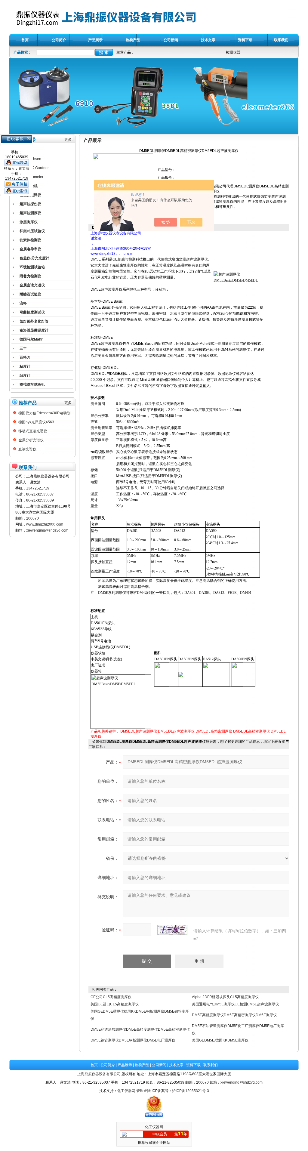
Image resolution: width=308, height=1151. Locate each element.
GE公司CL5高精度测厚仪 (111, 997)
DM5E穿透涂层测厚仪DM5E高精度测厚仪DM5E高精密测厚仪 (140, 1029)
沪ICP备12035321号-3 (190, 1091)
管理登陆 (143, 1091)
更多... (69, 139)
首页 (94, 1065)
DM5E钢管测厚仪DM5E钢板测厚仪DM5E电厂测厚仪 (133, 1040)
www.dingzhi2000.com (44, 524)
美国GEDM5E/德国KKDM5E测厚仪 (220, 1040)
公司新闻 (159, 1065)
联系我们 (210, 1065)
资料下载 (193, 1065)
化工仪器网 (126, 1091)
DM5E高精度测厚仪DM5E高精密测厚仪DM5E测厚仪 (234, 1015)
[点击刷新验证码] (172, 930)
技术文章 (176, 1065)
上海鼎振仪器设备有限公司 (99, 1074)
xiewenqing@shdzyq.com (47, 530)
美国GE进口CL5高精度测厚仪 (115, 1004)
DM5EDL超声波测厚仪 (138, 731)
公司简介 (107, 1065)
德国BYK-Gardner (34, 168)
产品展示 (125, 1065)
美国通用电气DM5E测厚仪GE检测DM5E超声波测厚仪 (235, 1004)
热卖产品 (142, 1065)
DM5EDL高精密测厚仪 (214, 731)
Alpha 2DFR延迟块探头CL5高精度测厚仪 (225, 997)
